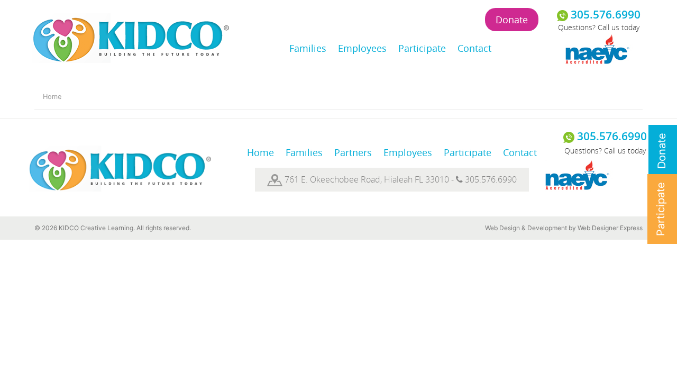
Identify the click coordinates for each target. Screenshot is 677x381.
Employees (362, 48)
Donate (512, 19)
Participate (422, 48)
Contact (474, 48)
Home (52, 97)
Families (307, 48)
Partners (353, 152)
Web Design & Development (526, 228)
